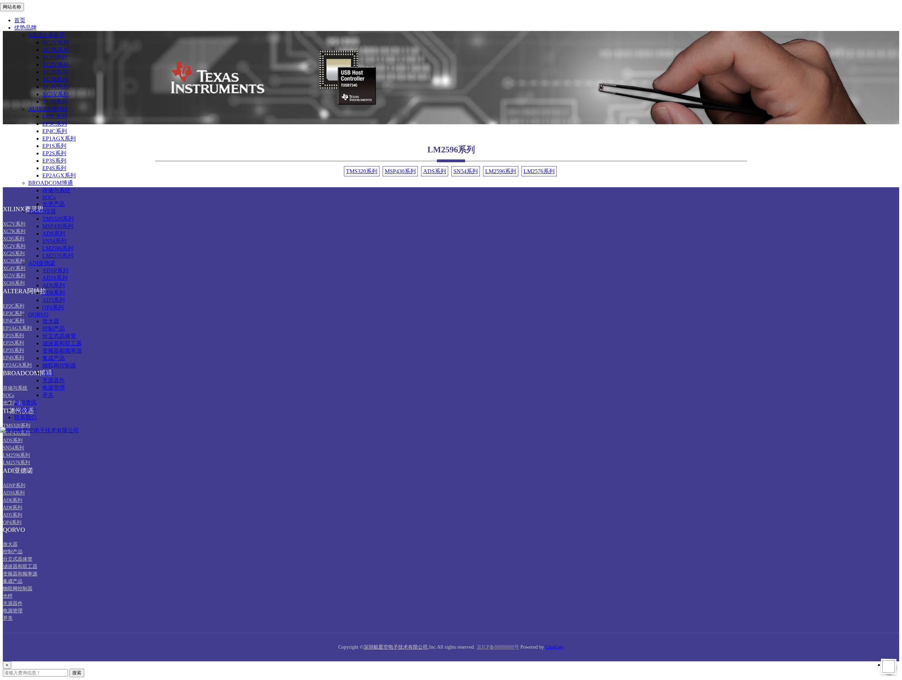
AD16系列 (55, 278)
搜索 (76, 672)
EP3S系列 (54, 161)
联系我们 (25, 417)
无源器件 (53, 380)
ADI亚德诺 (41, 263)
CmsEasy (554, 647)
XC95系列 (54, 57)
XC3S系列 (55, 79)
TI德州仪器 (42, 211)
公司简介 (25, 410)
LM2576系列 (57, 256)
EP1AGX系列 (59, 138)
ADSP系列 (55, 270)
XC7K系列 (55, 50)
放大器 (50, 321)
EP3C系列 (54, 124)
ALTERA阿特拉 (48, 109)
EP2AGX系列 (59, 175)
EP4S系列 (54, 168)
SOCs (49, 197)
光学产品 (53, 204)
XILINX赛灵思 (46, 35)
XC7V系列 (55, 42)
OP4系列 (53, 307)
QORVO (38, 314)
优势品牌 (25, 28)
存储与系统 (56, 190)
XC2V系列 (55, 65)
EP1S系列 (54, 146)
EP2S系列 (54, 153)
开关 (48, 395)
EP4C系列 (54, 131)
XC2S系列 (55, 72)
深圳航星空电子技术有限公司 (396, 647)
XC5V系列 (55, 94)
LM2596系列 (57, 248)
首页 (19, 20)
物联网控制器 (59, 366)
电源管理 (53, 388)
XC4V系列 (55, 87)
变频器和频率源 (62, 351)
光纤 (48, 373)
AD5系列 (53, 300)
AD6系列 (53, 285)
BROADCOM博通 (50, 183)
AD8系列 (53, 293)
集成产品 (53, 358)
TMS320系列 (58, 219)
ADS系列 (53, 234)
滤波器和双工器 (62, 343)
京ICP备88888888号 (498, 647)
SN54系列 (54, 241)
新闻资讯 (25, 402)
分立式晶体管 (59, 336)
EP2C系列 (54, 116)
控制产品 (53, 329)
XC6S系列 (55, 102)
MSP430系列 (57, 226)
